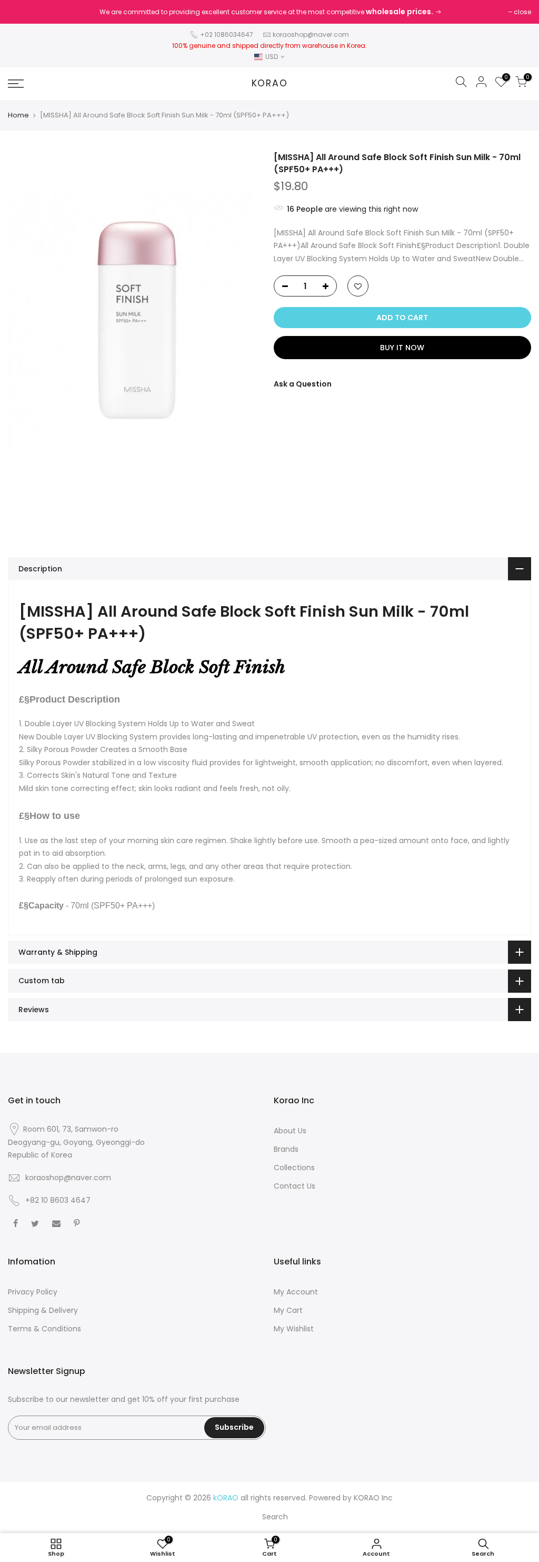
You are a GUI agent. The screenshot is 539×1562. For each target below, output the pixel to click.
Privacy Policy (32, 1292)
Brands (286, 1149)
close (522, 11)
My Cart (288, 1310)
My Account (296, 1292)
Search (275, 1516)
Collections (294, 1167)
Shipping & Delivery (43, 1310)
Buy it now (402, 347)
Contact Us (294, 1186)
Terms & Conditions (44, 1328)
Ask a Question (303, 384)
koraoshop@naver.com (311, 34)
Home (18, 115)
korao (270, 83)
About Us (290, 1130)
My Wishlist (294, 1328)
